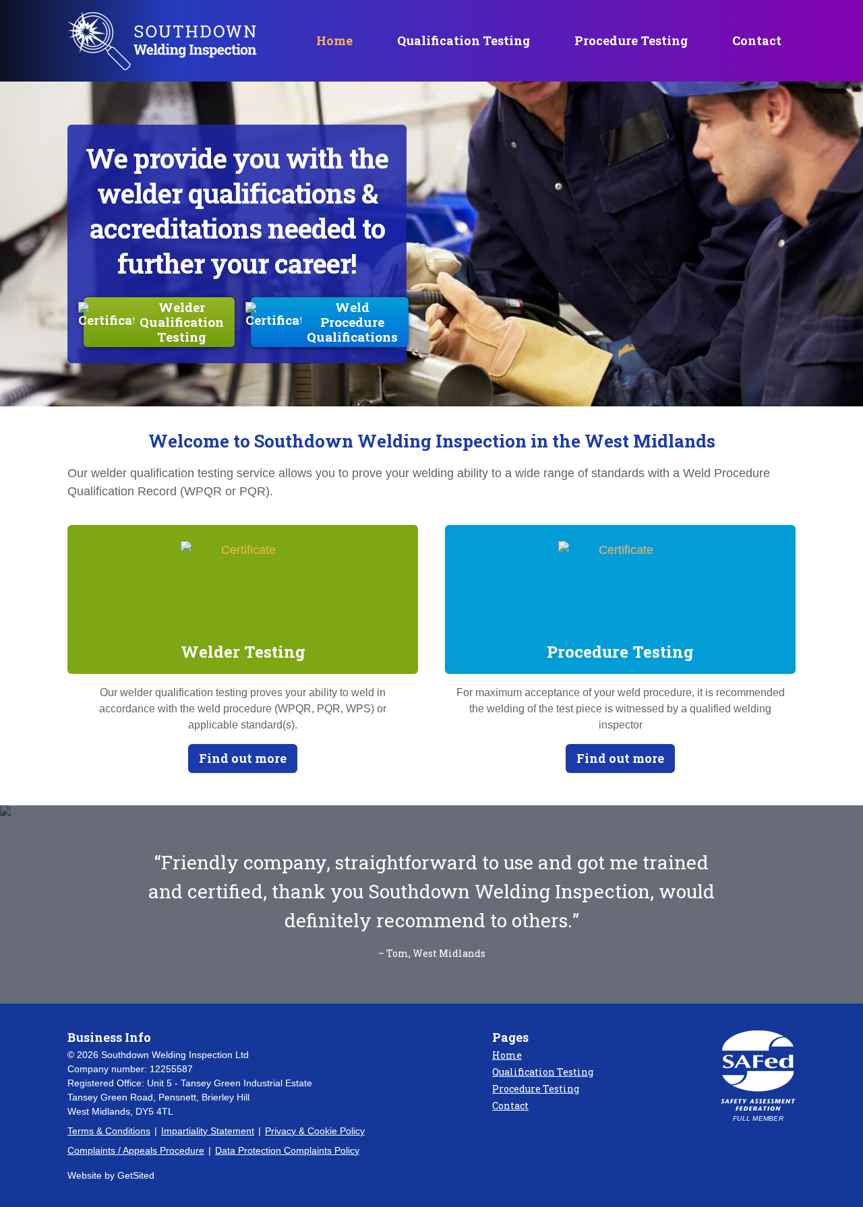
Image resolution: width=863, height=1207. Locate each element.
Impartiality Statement (207, 1130)
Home (334, 40)
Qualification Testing (463, 40)
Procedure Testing (631, 40)
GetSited (135, 1175)
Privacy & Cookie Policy (315, 1130)
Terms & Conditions (108, 1130)
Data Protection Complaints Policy (287, 1150)
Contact (756, 40)
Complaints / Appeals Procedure (135, 1150)
